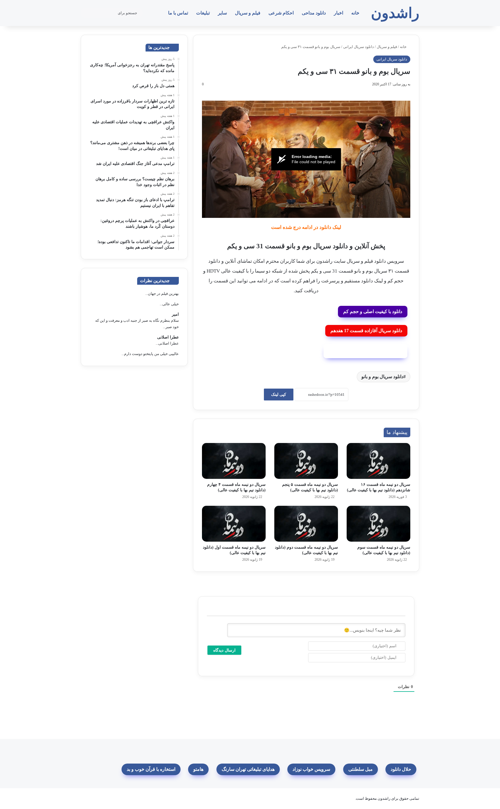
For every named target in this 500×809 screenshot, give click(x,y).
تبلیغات (203, 12)
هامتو (198, 769)
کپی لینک (278, 394)
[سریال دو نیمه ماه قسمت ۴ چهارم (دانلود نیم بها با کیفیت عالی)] (234, 461)
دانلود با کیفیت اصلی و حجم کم (372, 311)
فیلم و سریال (247, 12)
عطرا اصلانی (168, 337)
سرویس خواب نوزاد (311, 769)
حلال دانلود (401, 769)
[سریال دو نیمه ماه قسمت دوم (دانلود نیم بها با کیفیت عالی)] (306, 524)
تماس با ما (178, 12)
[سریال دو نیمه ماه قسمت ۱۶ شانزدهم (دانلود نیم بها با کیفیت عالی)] (378, 461)
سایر (222, 12)
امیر (175, 314)
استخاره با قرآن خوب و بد (151, 769)
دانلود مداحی (314, 12)
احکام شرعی (281, 12)
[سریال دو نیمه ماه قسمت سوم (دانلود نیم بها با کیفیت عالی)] (378, 524)
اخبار (338, 12)
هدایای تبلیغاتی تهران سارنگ (248, 769)
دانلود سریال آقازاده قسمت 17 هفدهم (366, 330)
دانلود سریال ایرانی (358, 47)
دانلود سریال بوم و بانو (382, 376)
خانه (355, 12)
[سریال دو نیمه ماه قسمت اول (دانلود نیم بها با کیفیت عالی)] (234, 524)
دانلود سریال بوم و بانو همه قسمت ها (365, 350)
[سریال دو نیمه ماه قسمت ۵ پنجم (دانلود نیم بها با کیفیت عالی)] (306, 461)
